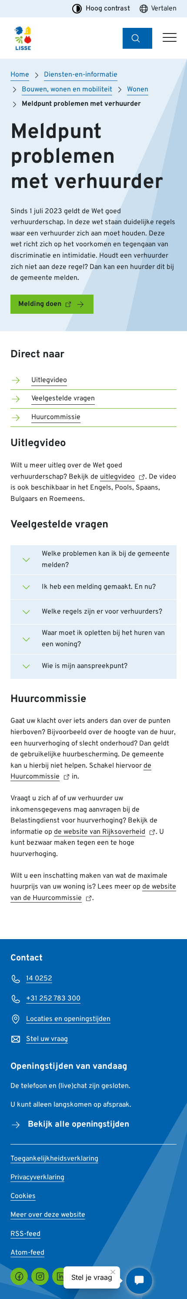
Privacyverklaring (37, 1177)
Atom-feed (27, 1253)
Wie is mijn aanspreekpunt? (84, 666)
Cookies (23, 1196)
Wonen (137, 89)
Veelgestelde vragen (63, 398)
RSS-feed (25, 1234)
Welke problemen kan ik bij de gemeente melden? (106, 560)
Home (19, 74)
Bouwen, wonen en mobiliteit (67, 89)
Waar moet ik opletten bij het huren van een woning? (103, 639)
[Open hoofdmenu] (170, 38)
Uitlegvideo (49, 380)
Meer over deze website (47, 1215)
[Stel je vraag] (139, 1281)
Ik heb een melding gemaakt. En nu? (99, 587)
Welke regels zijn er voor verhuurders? (102, 612)
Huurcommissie (55, 417)
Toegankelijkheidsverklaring (54, 1159)
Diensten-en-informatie (80, 74)
